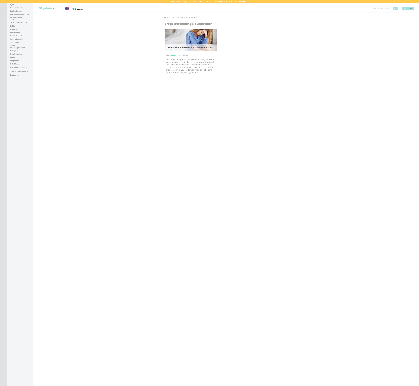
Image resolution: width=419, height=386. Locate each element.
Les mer (170, 76)
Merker (13, 57)
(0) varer (409, 8)
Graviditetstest (16, 8)
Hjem (12, 4)
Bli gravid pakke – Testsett (17, 18)
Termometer (14, 42)
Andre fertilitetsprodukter (17, 46)
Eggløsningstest (16, 11)
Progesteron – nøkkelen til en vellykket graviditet (190, 47)
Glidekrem (14, 29)
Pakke (12, 26)
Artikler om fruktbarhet (19, 72)
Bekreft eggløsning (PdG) (19, 14)
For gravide (14, 61)
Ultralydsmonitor (16, 54)
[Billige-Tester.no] (48, 8)
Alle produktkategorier (19, 67)
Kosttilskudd (15, 32)
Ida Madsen (176, 55)
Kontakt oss (14, 75)
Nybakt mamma (16, 64)
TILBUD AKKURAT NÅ (18, 23)
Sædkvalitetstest (16, 39)
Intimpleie (14, 51)
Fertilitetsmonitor (17, 36)
